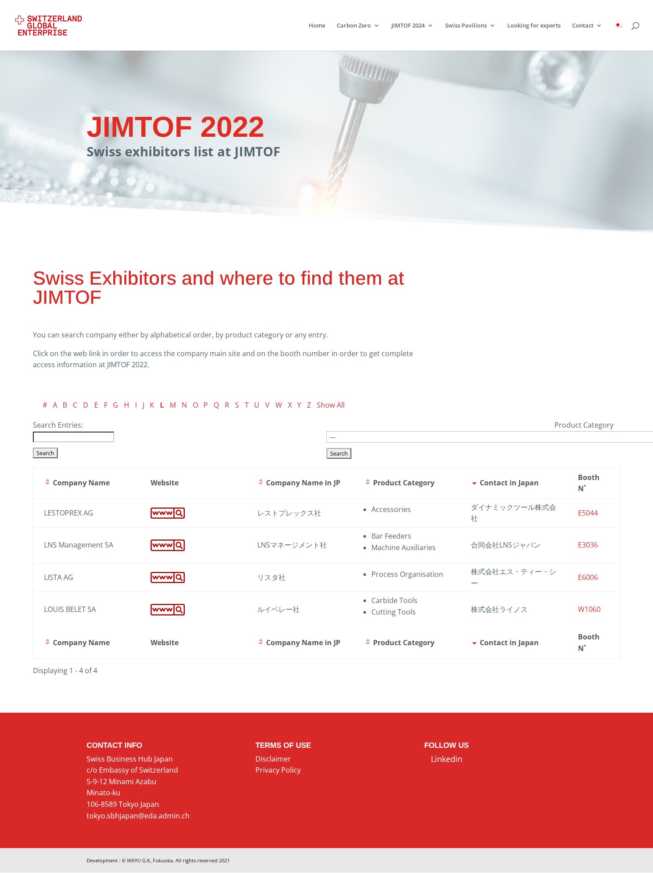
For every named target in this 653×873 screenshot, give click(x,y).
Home (317, 25)
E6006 (588, 577)
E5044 (588, 513)
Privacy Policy (278, 770)
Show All (331, 405)
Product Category (583, 425)
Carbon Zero (354, 25)
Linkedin (443, 759)
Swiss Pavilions (466, 25)
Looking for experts (534, 25)
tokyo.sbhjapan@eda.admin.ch (138, 816)
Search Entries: (58, 425)
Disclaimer (273, 759)
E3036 (588, 545)
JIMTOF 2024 (408, 25)
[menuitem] (618, 36)
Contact (582, 25)
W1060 (589, 609)
